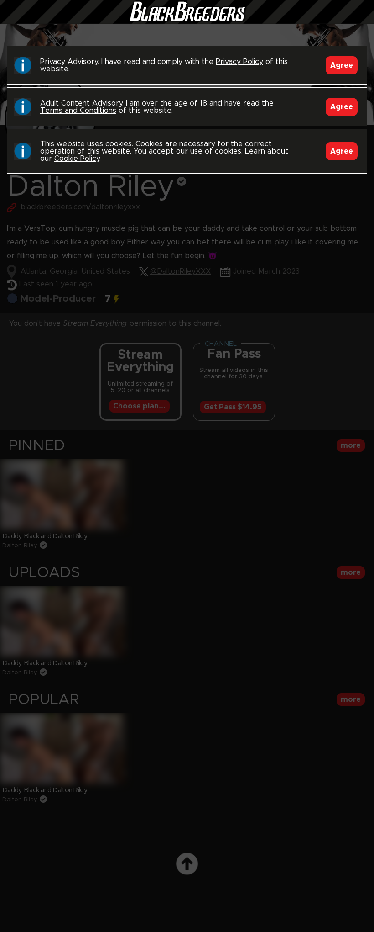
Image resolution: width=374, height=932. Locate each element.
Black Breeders (187, 20)
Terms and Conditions (78, 110)
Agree (341, 65)
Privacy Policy (239, 61)
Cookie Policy (76, 158)
